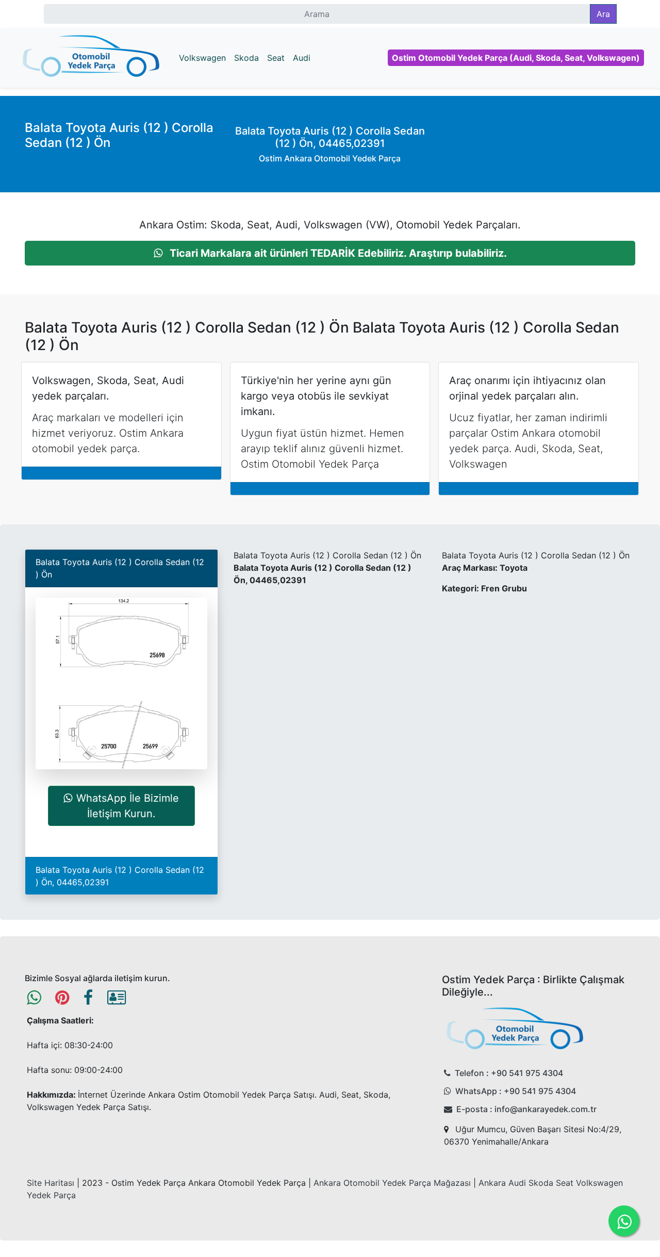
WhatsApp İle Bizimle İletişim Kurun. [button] (127, 806)
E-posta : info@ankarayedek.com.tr (526, 1109)
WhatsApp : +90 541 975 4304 (515, 1091)
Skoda (246, 58)
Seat (276, 58)
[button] (330, 253)
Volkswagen (202, 58)
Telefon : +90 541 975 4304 (509, 1073)
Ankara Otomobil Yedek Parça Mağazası (392, 1183)
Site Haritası (50, 1183)
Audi (301, 58)
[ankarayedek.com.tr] (91, 58)
